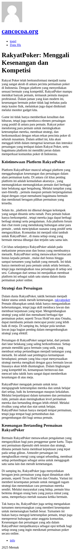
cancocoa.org (20, 31)
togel (13, 41)
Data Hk (15, 45)
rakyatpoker (62, 300)
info (12, 540)
